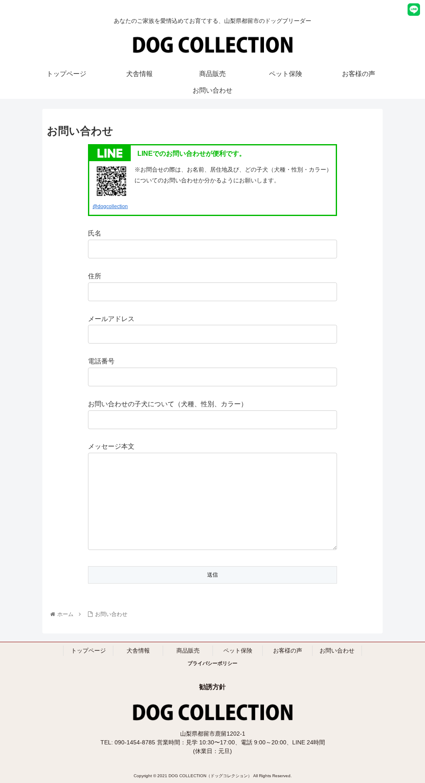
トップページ (88, 650)
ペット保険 (237, 650)
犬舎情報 (138, 650)
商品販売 (188, 650)
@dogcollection (110, 206)
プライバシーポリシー (212, 663)
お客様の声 (287, 650)
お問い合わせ (337, 650)
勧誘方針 (212, 686)
